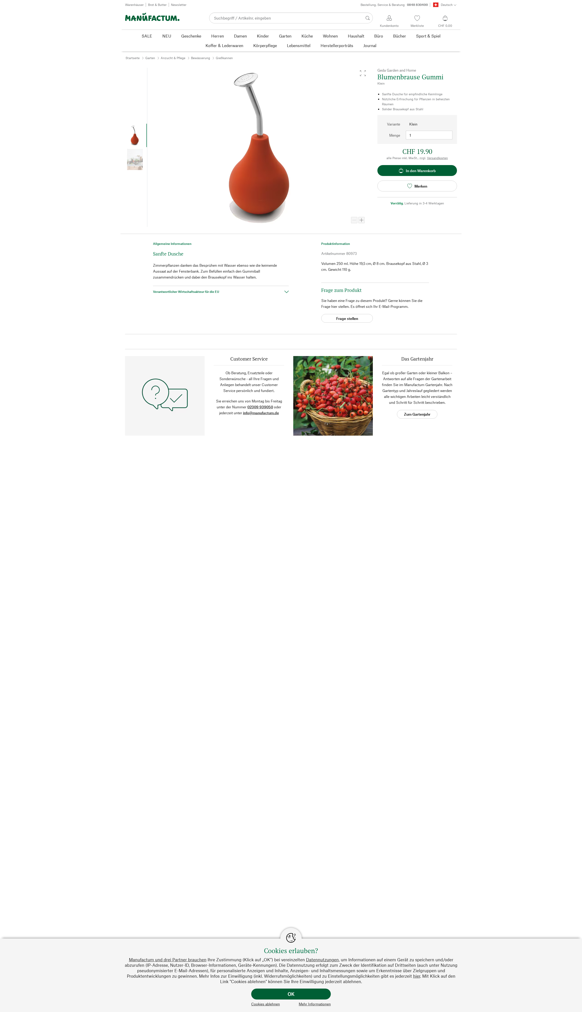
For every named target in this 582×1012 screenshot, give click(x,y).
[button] (362, 73)
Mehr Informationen (315, 1004)
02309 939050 (260, 407)
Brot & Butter (157, 5)
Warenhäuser (134, 5)
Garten (150, 58)
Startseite (132, 58)
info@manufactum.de (261, 413)
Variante (393, 124)
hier (416, 976)
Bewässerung (200, 58)
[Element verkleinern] (354, 220)
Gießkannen (224, 58)
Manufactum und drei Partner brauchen (167, 959)
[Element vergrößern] (361, 220)
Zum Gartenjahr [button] (417, 414)
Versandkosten (437, 158)
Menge (394, 135)
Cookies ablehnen (265, 1004)
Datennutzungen (322, 959)
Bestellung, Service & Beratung (394, 5)
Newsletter (178, 5)
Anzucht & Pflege (173, 58)
